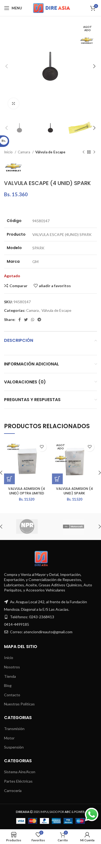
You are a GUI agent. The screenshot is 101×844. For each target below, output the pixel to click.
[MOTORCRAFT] (73, 526)
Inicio (8, 152)
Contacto (12, 695)
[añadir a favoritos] (42, 446)
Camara (24, 152)
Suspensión (14, 747)
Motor (9, 738)
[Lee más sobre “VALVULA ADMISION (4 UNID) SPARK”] (57, 478)
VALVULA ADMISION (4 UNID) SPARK (74, 491)
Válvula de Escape (50, 152)
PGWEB (79, 811)
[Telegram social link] (39, 319)
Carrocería (13, 790)
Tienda (10, 676)
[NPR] (27, 526)
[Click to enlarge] (13, 103)
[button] (9, 478)
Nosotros (12, 667)
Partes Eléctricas (18, 781)
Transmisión (14, 728)
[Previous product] (83, 152)
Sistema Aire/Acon (19, 771)
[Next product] (94, 152)
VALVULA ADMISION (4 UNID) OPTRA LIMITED (26, 491)
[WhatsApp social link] (32, 319)
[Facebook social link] (19, 319)
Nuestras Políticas (19, 704)
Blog (8, 685)
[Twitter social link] (25, 319)
